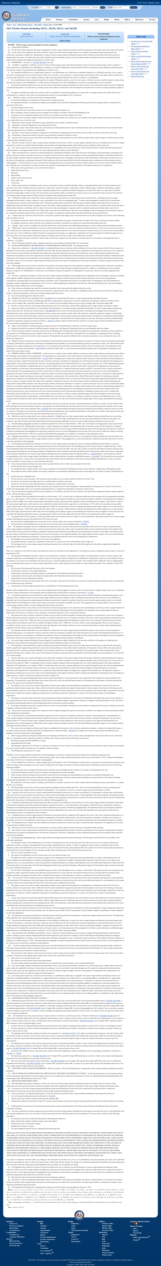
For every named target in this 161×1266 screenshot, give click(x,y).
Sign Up (151, 3)
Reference (139, 20)
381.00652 (96, 456)
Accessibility (86, 1262)
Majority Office (107, 1226)
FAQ (103, 1237)
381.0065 (36, 62)
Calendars (43, 1226)
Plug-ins (133, 1235)
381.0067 (43, 62)
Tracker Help (137, 1233)
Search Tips (106, 1244)
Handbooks (106, 1250)
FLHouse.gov (6, 3)
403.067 (94, 454)
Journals (43, 1228)
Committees (73, 20)
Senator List (13, 1223)
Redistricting (44, 1242)
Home (48, 20)
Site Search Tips (14, 1245)
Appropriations (45, 1230)
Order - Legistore (46, 1253)
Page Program (75, 1241)
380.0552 (72, 731)
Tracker (152, 20)
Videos (73, 1226)
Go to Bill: (35, 7)
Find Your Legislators (16, 1226)
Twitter (134, 1223)
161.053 (45, 358)
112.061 (91, 593)
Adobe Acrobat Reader (140, 1237)
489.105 (38, 348)
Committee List (14, 1235)
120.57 (73, 1033)
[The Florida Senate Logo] (16, 16)
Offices (127, 20)
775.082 (9, 1053)
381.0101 (52, 1096)
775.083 (18, 1053)
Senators (59, 20)
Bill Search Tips (14, 1241)
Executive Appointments (48, 1237)
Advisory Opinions (108, 1253)
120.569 (65, 1033)
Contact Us (74, 1239)
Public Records (107, 1255)
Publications (75, 1223)
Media (106, 20)
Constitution (44, 1248)
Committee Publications (17, 1237)
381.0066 (48, 298)
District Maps (13, 1228)
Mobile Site (16, 3)
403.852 (59, 416)
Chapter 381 (47, 24)
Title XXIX (38, 24)
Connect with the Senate (140, 1221)
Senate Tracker (136, 1226)
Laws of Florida (45, 1251)
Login (157, 3)
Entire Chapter (65, 41)
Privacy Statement (76, 1262)
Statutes (43, 1246)
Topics (73, 1228)
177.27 (17, 240)
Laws (96, 20)
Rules (104, 1248)
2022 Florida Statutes (25, 24)
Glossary (105, 1235)
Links (104, 1241)
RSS (136, 1223)
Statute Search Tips (137, 76)
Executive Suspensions (47, 1239)
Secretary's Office (107, 1230)
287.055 (50, 321)
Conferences (44, 1233)
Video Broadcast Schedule (79, 1230)
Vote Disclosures (14, 1230)
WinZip (135, 1240)
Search (110, 7)
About (116, 20)
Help (103, 1239)
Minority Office (107, 1228)
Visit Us (73, 1237)
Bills (41, 1223)
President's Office (107, 1223)
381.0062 (45, 409)
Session (86, 20)
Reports (42, 1235)
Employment (75, 1235)
